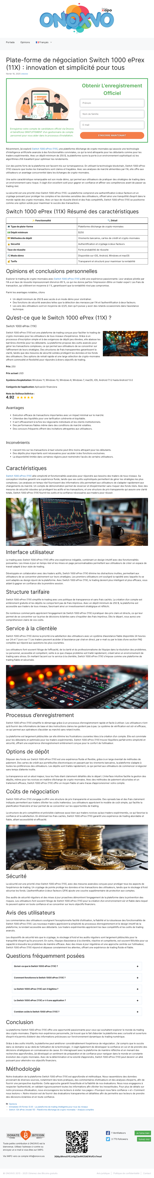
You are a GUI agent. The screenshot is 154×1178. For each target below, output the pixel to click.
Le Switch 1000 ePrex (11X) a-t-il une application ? (40, 1000)
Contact (147, 1173)
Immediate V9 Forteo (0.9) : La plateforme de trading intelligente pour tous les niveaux (48, 1107)
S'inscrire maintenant (112, 135)
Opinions (25, 42)
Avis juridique (103, 1173)
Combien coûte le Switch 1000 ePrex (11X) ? (36, 1011)
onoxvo (24, 74)
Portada (10, 42)
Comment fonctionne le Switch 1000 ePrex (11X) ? (40, 977)
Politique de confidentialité (126, 1173)
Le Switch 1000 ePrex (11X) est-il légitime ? (36, 989)
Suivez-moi (144, 1139)
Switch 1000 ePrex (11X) (45, 148)
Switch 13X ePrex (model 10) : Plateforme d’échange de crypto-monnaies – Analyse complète (51, 1110)
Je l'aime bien (142, 1133)
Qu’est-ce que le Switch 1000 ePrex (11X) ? (36, 966)
